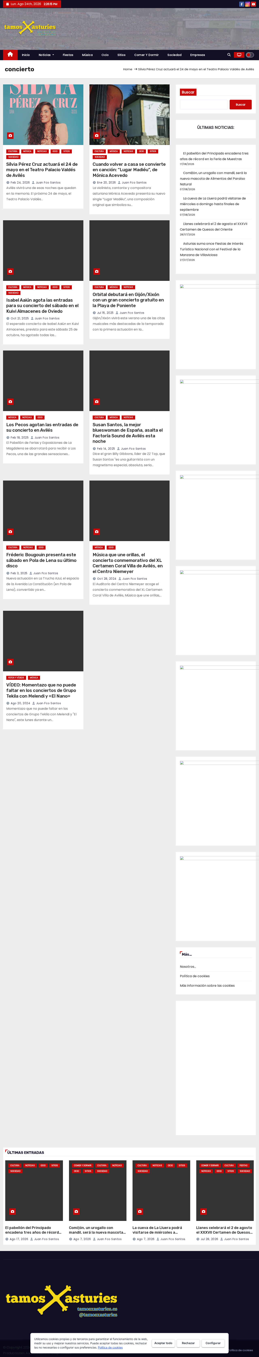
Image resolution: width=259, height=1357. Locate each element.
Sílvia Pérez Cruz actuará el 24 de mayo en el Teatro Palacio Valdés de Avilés (42, 170)
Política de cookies (195, 976)
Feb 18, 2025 (20, 438)
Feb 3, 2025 (19, 573)
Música (87, 55)
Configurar (213, 1343)
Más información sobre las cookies (207, 985)
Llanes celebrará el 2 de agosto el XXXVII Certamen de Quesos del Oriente (224, 1232)
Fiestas (68, 55)
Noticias (45, 55)
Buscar (188, 92)
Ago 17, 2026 (19, 1239)
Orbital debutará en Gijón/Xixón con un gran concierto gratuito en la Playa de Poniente (128, 300)
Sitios (121, 55)
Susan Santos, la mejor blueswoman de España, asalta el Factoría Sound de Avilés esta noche (128, 433)
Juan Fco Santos (48, 183)
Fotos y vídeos (16, 677)
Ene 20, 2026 (106, 183)
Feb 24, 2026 (20, 183)
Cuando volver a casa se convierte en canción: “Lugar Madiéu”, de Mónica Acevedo (129, 170)
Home (127, 69)
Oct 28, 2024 (107, 579)
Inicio (26, 55)
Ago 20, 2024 (20, 703)
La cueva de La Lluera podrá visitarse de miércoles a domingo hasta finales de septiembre (213, 204)
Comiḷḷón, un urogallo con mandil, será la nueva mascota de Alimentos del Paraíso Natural (213, 179)
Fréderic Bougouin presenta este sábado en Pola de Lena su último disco (41, 560)
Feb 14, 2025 (106, 449)
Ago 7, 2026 (82, 1239)
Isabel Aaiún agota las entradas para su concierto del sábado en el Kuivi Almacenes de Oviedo (42, 305)
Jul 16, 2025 (105, 313)
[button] (229, 54)
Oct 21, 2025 (20, 318)
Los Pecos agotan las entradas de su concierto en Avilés (42, 427)
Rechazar (188, 1343)
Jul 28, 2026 (209, 1239)
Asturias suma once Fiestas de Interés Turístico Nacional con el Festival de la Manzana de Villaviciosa (211, 249)
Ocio (105, 55)
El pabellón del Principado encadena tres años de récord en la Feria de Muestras (32, 1232)
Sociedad (175, 55)
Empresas (197, 55)
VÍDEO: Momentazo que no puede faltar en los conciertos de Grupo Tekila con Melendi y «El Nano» (41, 690)
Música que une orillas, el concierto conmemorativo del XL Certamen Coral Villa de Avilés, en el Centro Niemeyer (128, 563)
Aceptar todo (163, 1343)
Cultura (12, 151)
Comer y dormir (146, 55)
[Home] (10, 55)
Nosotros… (188, 966)
